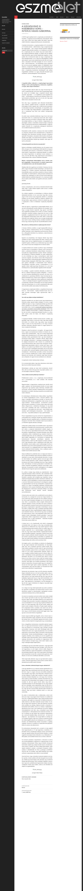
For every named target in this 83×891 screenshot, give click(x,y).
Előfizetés (79, 17)
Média (67, 17)
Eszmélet (4, 17)
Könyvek (61, 17)
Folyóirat (51, 17)
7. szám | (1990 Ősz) (26, 791)
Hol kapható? (4, 35)
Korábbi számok (25, 23)
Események (4, 40)
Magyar (3, 25)
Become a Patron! (63, 41)
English (3, 29)
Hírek (57, 17)
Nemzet (25, 787)
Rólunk (72, 17)
